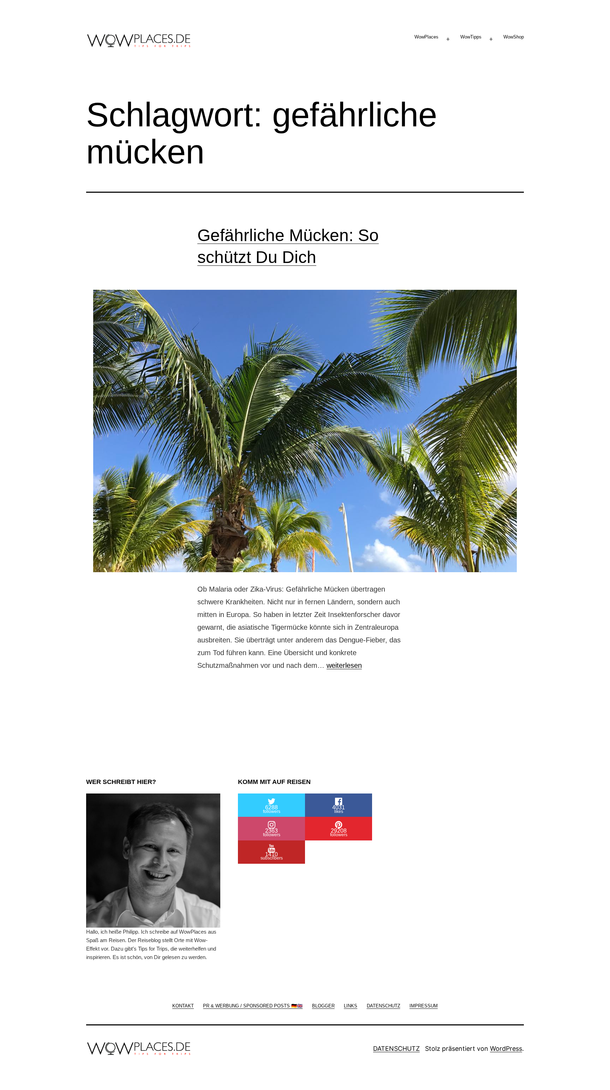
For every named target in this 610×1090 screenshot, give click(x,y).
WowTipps (471, 37)
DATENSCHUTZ (396, 1048)
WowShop (513, 37)
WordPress (506, 1048)
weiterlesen (344, 665)
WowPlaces (426, 37)
